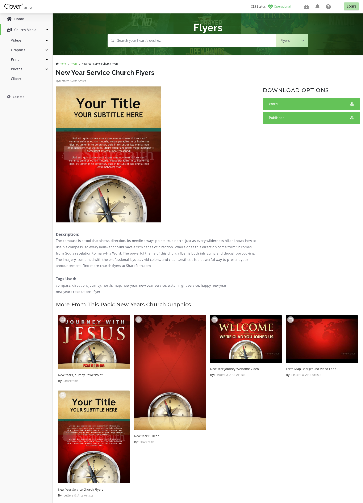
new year (130, 285)
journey (95, 285)
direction (79, 285)
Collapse (18, 96)
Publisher (276, 117)
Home (63, 63)
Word (273, 104)
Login (351, 6)
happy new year (213, 285)
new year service (152, 285)
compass (63, 285)
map (117, 285)
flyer (97, 291)
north (107, 285)
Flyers (74, 63)
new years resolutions (74, 291)
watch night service (183, 285)
